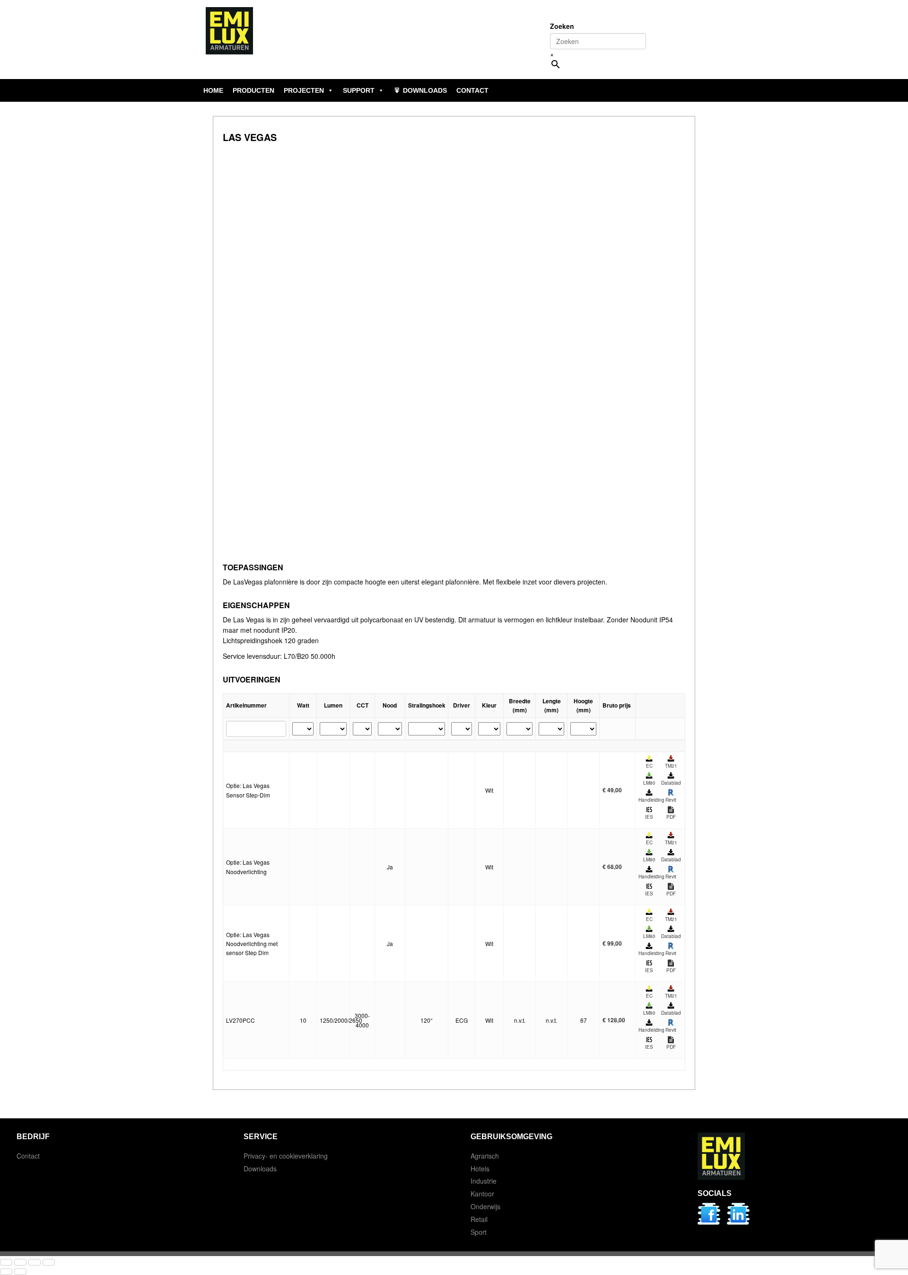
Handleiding (649, 800)
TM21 (671, 765)
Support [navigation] (359, 90)
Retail (479, 1219)
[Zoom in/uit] (6, 1262)
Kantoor (482, 1193)
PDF (671, 817)
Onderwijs (485, 1206)
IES (649, 817)
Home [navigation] (213, 90)
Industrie (484, 1181)
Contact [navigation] (472, 90)
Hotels (480, 1168)
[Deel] (34, 1262)
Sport (479, 1232)
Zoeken (562, 26)
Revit (670, 800)
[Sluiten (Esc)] (49, 1262)
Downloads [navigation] (425, 90)
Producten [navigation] (253, 90)
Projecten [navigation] (304, 90)
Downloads (260, 1168)
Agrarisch (485, 1155)
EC (649, 765)
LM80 (649, 782)
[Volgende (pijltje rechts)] (20, 1271)
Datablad (671, 782)
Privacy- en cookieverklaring (286, 1155)
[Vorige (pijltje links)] (6, 1271)
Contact (28, 1155)
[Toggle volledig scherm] (20, 1262)
